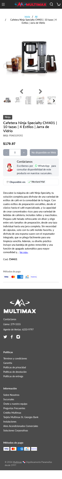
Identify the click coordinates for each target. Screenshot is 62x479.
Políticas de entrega (13, 376)
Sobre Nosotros (11, 394)
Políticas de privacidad (14, 367)
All (36, 16)
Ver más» (24, 252)
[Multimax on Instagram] (18, 337)
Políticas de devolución (15, 371)
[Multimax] (31, 4)
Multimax (17, 462)
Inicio (27, 16)
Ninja (8, 117)
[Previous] (22, 91)
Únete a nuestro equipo (15, 403)
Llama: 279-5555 (12, 324)
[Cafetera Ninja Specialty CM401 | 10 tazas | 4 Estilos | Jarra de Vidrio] (31, 59)
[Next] (39, 91)
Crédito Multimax (12, 412)
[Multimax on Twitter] (5, 337)
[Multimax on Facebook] (12, 337)
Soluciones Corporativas (15, 430)
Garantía (7, 363)
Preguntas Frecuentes (14, 408)
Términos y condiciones (15, 358)
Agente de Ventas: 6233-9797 (18, 329)
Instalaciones (9, 421)
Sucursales (8, 399)
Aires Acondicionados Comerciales (20, 426)
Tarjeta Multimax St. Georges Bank (20, 417)
